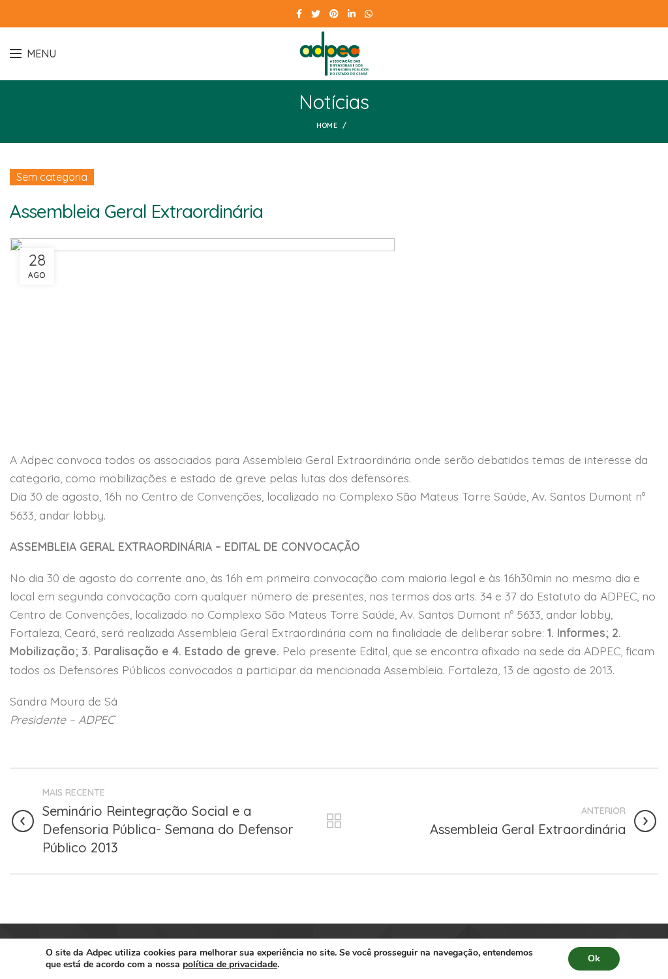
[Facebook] (299, 13)
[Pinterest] (334, 13)
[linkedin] (351, 13)
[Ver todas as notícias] (334, 821)
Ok (594, 958)
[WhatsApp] (368, 13)
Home (326, 125)
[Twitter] (316, 13)
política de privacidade (230, 964)
